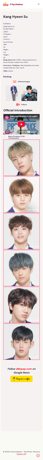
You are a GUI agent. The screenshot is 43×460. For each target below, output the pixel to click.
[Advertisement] (21, 406)
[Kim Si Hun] (21, 268)
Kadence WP (21, 454)
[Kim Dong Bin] (21, 342)
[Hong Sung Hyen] (21, 158)
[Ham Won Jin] (21, 305)
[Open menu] (38, 4)
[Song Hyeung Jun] (21, 231)
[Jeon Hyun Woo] (21, 194)
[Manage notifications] (38, 455)
